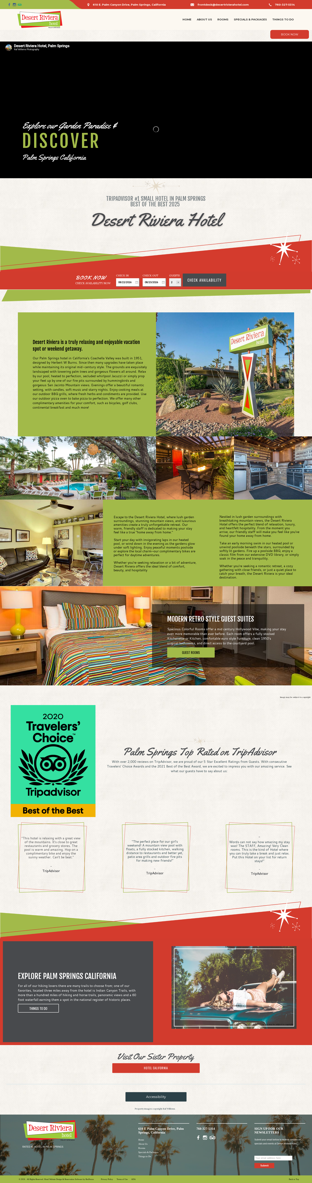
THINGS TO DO (38, 1008)
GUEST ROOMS (191, 652)
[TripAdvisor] (20, 4)
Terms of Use (122, 1179)
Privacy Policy (107, 1179)
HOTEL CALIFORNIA (156, 1068)
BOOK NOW (289, 34)
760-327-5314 (285, 4)
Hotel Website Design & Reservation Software (63, 1179)
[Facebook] (9, 4)
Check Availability (204, 280)
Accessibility (156, 1097)
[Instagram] (14, 4)
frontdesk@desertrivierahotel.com (223, 4)
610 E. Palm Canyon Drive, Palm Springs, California (129, 4)
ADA (133, 1179)
